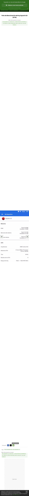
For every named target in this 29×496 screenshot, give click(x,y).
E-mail (13, 445)
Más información (16, 494)
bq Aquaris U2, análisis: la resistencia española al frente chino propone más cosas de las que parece (14, 23)
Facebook (8, 445)
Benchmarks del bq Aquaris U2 (12, 449)
